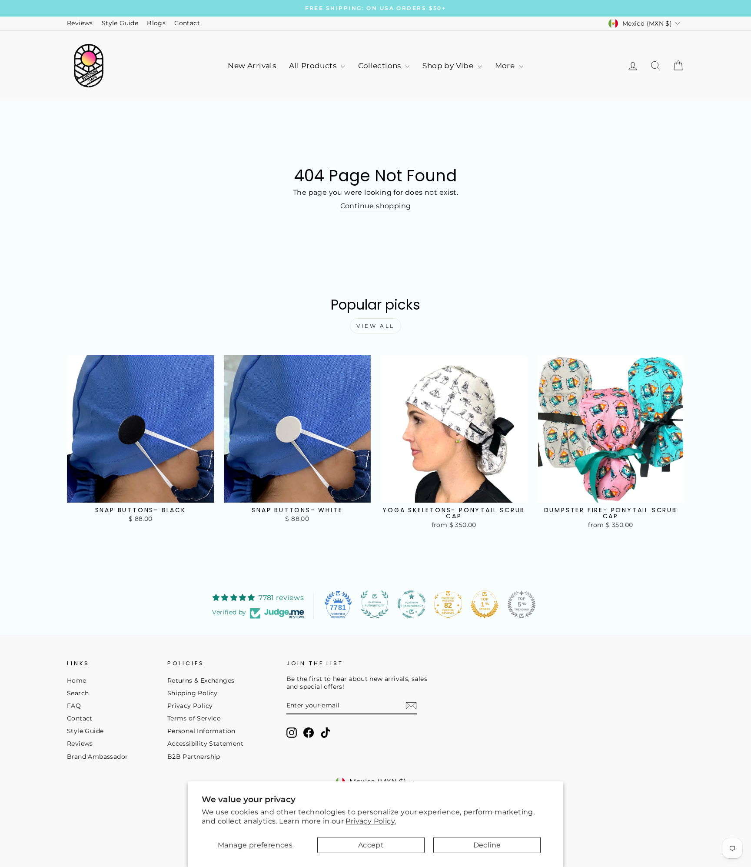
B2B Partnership (193, 756)
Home (76, 680)
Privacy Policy (190, 705)
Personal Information (201, 730)
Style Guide (120, 23)
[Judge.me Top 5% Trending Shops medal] (521, 604)
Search (78, 693)
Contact (187, 23)
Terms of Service (193, 718)
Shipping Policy (192, 693)
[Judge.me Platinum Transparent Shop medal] (411, 604)
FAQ (74, 705)
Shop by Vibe (448, 65)
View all (375, 326)
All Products (313, 65)
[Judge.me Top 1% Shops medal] (484, 604)
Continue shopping (375, 206)
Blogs (156, 23)
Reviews (80, 23)
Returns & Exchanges (201, 680)
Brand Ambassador (97, 756)
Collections (380, 65)
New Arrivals (252, 65)
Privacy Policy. (371, 821)
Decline (487, 845)
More (506, 65)
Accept (371, 845)
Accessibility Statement (205, 743)
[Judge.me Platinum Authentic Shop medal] (375, 604)
